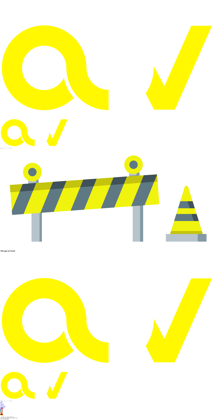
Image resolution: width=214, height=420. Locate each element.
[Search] (11, 148)
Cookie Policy (2, 407)
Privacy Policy (3, 406)
